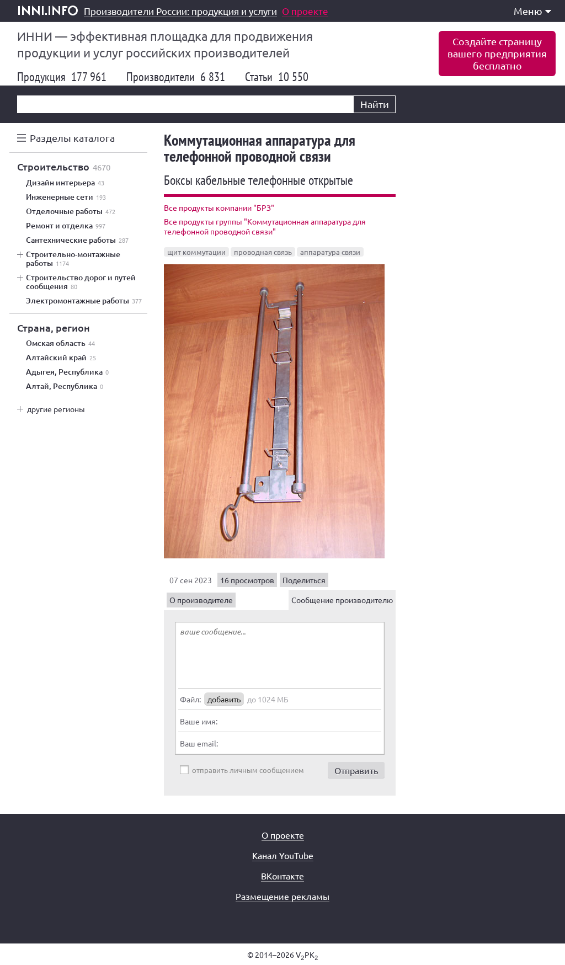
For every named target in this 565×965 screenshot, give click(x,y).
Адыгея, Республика (67, 371)
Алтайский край (61, 357)
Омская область (60, 343)
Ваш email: (199, 743)
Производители (175, 76)
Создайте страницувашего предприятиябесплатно (497, 53)
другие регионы (56, 408)
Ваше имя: (198, 721)
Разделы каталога (72, 137)
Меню (528, 11)
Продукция (61, 76)
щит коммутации (196, 252)
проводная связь (263, 252)
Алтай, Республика (64, 386)
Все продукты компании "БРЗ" (219, 207)
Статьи (276, 76)
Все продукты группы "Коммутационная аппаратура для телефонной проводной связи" (265, 226)
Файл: (190, 699)
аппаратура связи (330, 252)
